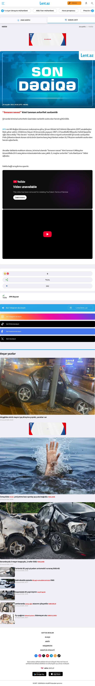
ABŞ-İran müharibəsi (45, 11)
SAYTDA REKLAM (47, 633)
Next (92, 10)
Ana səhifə (82, 27)
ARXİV (47, 641)
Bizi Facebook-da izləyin (13, 331)
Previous (2, 10)
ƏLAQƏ (47, 637)
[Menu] (3, 3)
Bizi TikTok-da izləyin (12, 324)
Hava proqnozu (68, 11)
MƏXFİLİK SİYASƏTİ (47, 650)
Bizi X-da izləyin (11, 339)
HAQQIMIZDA (47, 646)
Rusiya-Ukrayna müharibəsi (16, 11)
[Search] (92, 3)
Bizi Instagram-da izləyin (14, 316)
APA (4, 129)
